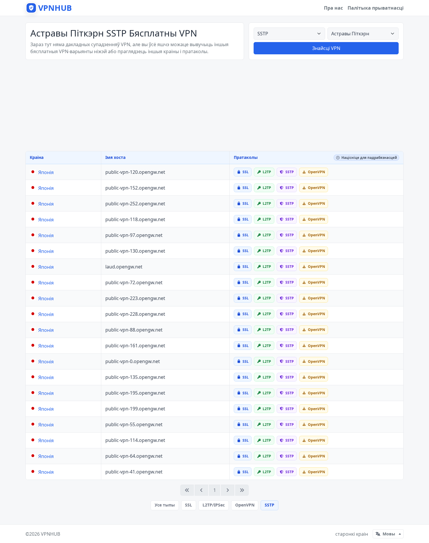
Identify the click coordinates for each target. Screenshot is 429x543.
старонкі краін (351, 534)
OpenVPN (244, 505)
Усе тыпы (165, 505)
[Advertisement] (214, 105)
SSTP (269, 505)
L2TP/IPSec (214, 505)
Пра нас (333, 8)
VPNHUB (50, 534)
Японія (46, 172)
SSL (188, 505)
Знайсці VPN (326, 48)
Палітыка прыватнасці (376, 8)
